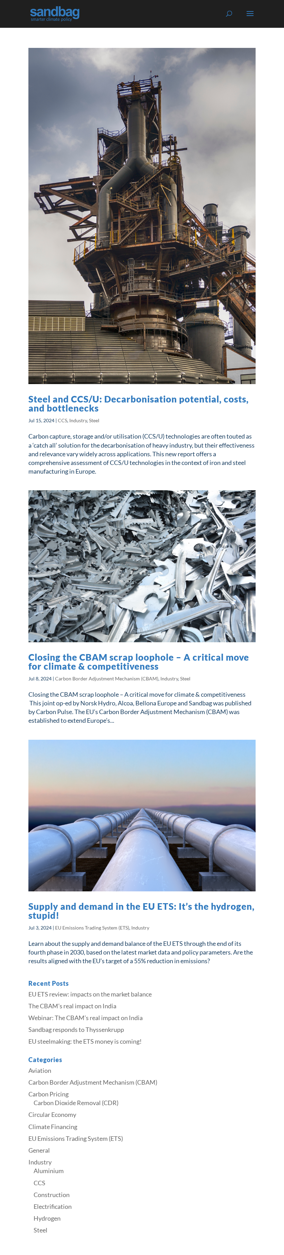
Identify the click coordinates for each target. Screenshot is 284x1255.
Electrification (53, 1206)
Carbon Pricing (48, 1094)
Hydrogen (47, 1218)
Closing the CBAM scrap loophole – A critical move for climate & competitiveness (138, 662)
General (39, 1150)
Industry (78, 420)
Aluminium (49, 1171)
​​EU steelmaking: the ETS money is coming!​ (85, 1041)
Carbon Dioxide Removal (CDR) (76, 1102)
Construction (52, 1194)
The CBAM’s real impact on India (72, 1006)
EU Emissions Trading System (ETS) (92, 928)
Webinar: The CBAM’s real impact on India (85, 1017)
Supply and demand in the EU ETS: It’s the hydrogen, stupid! (141, 911)
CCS (62, 420)
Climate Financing (52, 1126)
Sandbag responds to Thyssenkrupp (76, 1029)
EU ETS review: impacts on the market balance (90, 994)
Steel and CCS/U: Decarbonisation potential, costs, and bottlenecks (138, 403)
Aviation (39, 1070)
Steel (94, 420)
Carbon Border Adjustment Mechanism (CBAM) (106, 678)
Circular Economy (52, 1114)
